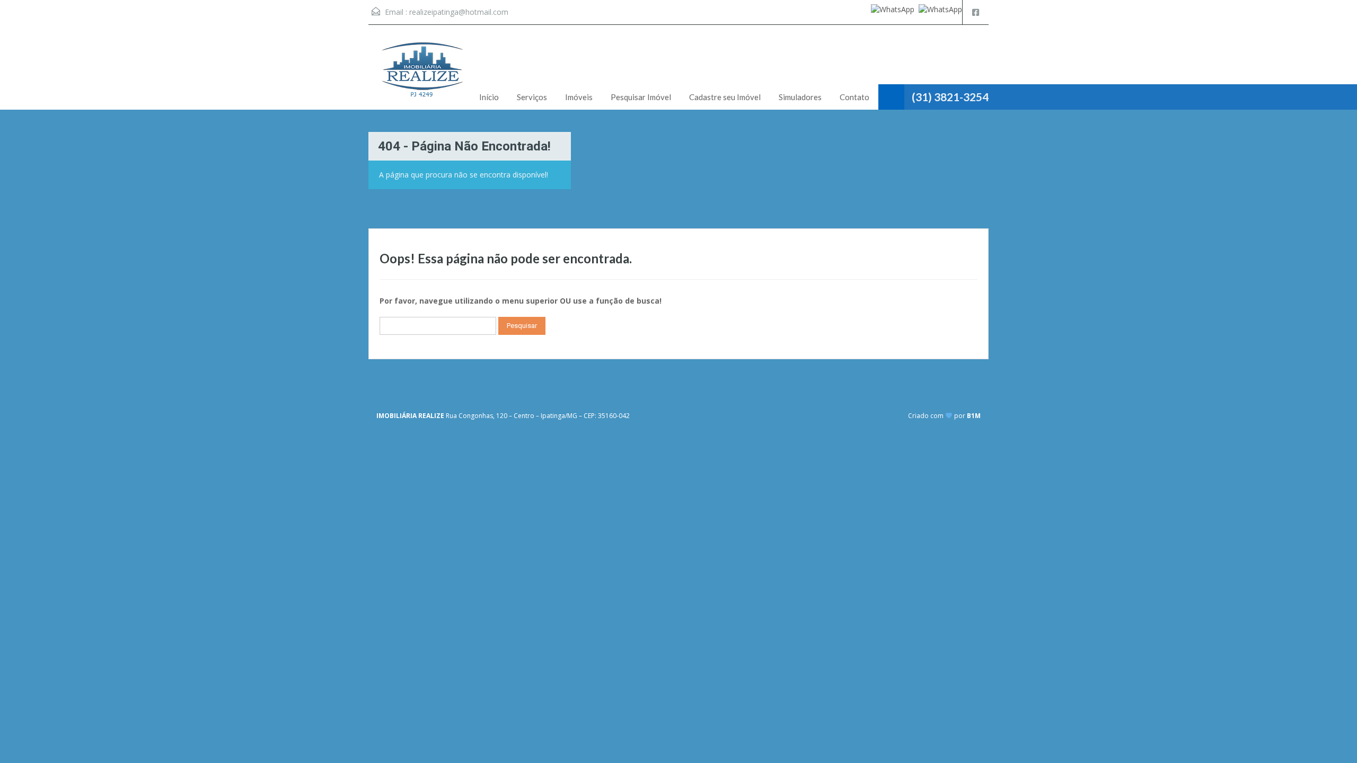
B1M (974, 415)
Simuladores (800, 97)
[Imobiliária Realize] (421, 75)
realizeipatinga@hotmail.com (458, 12)
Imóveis (579, 97)
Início (489, 97)
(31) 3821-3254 (950, 96)
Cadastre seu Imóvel (725, 97)
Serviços (532, 97)
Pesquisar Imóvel (641, 97)
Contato (854, 97)
